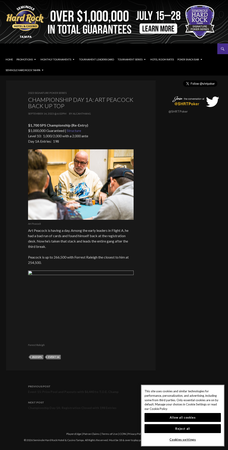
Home (9, 59)
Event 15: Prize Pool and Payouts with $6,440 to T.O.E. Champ (73, 389)
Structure (74, 130)
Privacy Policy (136, 434)
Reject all (182, 428)
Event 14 (53, 356)
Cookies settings (182, 439)
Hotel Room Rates (162, 59)
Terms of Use (110, 434)
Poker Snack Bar (188, 59)
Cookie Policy (158, 409)
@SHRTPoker (178, 111)
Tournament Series (130, 59)
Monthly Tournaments (56, 59)
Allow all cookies (182, 417)
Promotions (24, 59)
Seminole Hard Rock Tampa (23, 70)
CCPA (122, 434)
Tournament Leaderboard (96, 59)
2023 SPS (37, 356)
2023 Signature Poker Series (47, 93)
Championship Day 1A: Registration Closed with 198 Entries (72, 405)
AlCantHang (82, 113)
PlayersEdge (73, 434)
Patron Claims (91, 434)
